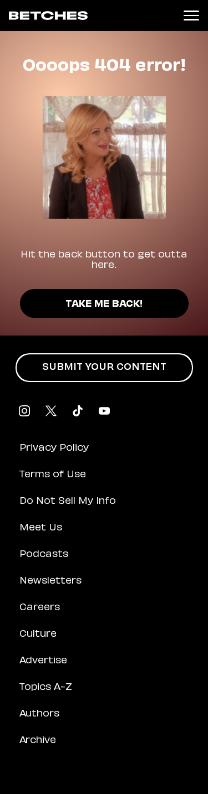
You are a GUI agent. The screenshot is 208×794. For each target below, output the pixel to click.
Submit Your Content (104, 367)
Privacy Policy (54, 448)
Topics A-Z (45, 687)
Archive (37, 740)
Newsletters (50, 581)
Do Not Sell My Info (67, 501)
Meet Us (40, 528)
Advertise (43, 661)
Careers (39, 608)
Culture (38, 634)
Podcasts (43, 554)
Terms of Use (52, 475)
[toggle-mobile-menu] (191, 15)
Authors (39, 714)
